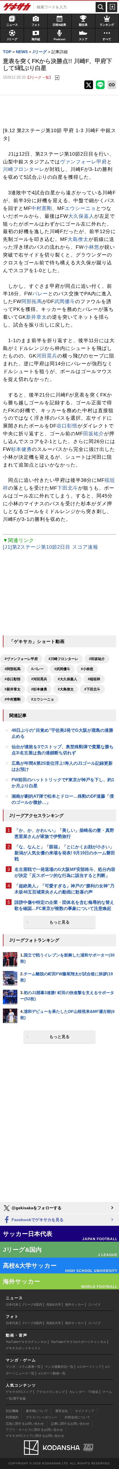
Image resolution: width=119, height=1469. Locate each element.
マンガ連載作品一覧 (59, 1366)
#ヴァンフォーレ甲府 (21, 659)
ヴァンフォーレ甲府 (83, 162)
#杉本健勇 (39, 689)
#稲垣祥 (94, 679)
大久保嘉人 (81, 216)
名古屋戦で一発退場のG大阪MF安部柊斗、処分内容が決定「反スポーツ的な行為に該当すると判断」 (64, 872)
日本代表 (12, 1304)
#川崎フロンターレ (63, 659)
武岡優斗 (64, 301)
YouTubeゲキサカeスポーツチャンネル (78, 1341)
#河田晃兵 (39, 679)
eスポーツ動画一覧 (52, 1373)
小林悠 (91, 247)
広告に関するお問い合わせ (25, 1423)
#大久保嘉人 (67, 679)
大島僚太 (78, 239)
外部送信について (77, 1417)
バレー (40, 293)
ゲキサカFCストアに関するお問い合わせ (35, 1435)
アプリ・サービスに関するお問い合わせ (34, 1429)
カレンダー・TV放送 (83, 1392)
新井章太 (36, 317)
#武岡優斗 (62, 669)
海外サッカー (74, 1304)
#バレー (37, 669)
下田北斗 (67, 488)
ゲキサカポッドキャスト (23, 1348)
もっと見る (59, 922)
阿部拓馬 (31, 301)
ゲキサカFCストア (19, 1392)
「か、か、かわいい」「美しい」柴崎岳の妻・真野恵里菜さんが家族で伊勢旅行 (64, 833)
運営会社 (61, 1411)
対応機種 (12, 1411)
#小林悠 (87, 669)
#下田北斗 (92, 689)
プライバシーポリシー (41, 1417)
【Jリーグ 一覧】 (39, 77)
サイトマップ (84, 1411)
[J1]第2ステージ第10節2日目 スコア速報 (50, 547)
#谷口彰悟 (13, 679)
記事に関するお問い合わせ (70, 1423)
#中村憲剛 (13, 699)
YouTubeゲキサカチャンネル (26, 1341)
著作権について (37, 1411)
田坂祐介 (93, 433)
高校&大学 (53, 1304)
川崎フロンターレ (23, 169)
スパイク (94, 1304)
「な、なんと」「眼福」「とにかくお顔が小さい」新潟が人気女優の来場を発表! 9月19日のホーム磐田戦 (64, 852)
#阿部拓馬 (13, 669)
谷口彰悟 (67, 426)
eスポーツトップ (89, 1366)
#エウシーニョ (42, 699)
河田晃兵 (46, 356)
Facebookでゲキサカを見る (37, 1219)
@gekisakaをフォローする (36, 1208)
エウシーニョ (80, 208)
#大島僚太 (66, 689)
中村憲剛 (41, 208)
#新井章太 (13, 689)
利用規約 (12, 1417)
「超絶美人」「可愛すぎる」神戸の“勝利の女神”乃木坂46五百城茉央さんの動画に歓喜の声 (64, 888)
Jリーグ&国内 (32, 1304)
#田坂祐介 (97, 659)
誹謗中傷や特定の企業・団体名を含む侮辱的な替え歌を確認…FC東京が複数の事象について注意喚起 (64, 905)
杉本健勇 (21, 449)
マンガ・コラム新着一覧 (23, 1366)
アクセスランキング (50, 1392)
